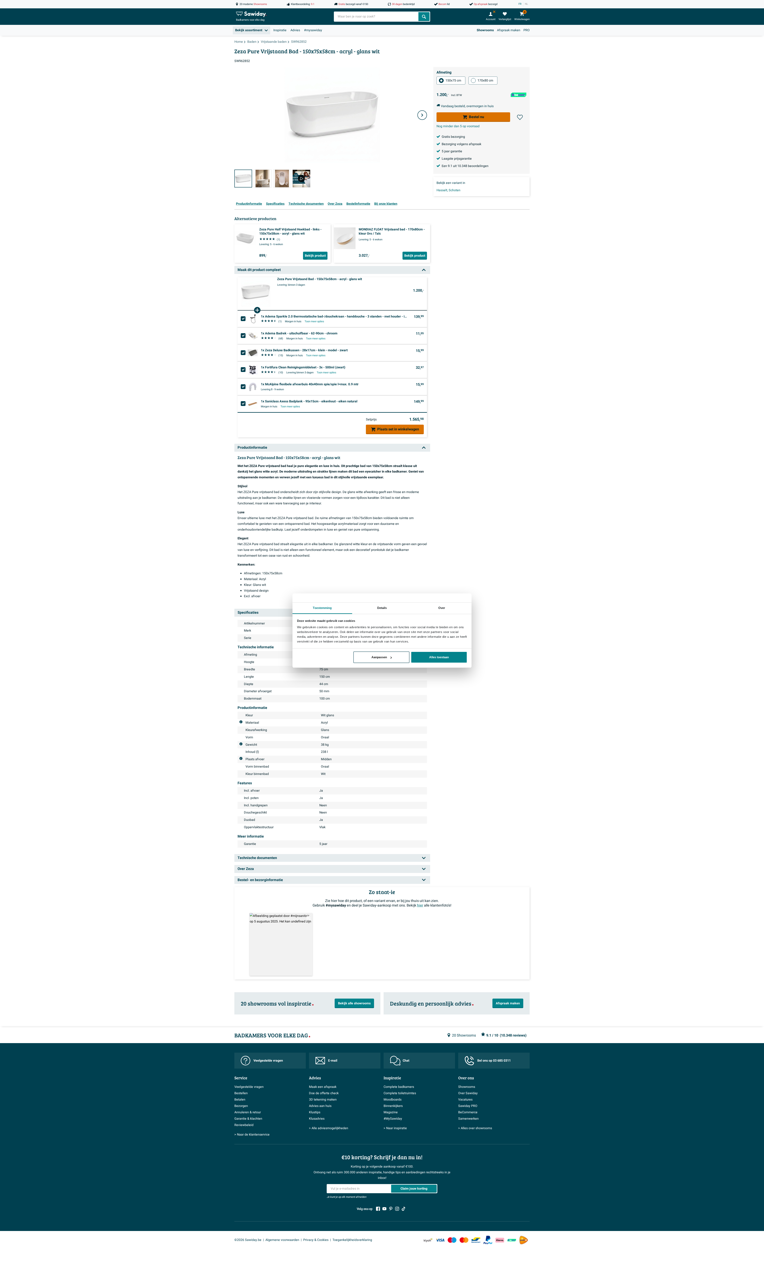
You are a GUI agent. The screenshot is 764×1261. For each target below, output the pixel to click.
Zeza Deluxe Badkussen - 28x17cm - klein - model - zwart (304, 350)
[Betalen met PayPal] (487, 1240)
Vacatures (465, 1099)
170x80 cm (485, 80)
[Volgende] (422, 115)
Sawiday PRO (467, 1106)
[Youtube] (384, 1208)
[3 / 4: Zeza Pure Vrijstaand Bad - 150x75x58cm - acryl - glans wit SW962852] (282, 178)
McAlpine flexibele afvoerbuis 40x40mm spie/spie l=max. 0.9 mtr (310, 384)
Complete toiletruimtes (400, 1093)
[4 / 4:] (301, 178)
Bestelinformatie (358, 203)
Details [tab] (382, 608)
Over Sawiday (468, 1093)
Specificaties (275, 203)
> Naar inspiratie (395, 1128)
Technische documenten (306, 203)
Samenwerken (468, 1118)
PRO (526, 30)
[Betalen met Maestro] (452, 1240)
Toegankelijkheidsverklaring (352, 1240)
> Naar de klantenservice (252, 1134)
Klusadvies (317, 1118)
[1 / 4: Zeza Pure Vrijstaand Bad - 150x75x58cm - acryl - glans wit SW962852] (243, 178)
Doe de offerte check (324, 1093)
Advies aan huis (320, 1106)
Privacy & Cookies (315, 1240)
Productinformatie (249, 203)
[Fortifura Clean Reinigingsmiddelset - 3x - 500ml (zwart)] (253, 370)
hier (420, 905)
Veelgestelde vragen (268, 1060)
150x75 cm (453, 80)
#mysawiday (313, 30)
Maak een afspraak (322, 1086)
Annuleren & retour (247, 1112)
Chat (406, 1060)
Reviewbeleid (243, 1125)
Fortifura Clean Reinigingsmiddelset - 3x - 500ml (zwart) (303, 367)
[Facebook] (378, 1208)
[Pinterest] (390, 1208)
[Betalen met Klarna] (499, 1240)
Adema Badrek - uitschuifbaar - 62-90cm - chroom (299, 333)
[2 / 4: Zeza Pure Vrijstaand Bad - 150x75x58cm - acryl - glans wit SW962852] (262, 178)
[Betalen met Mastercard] (464, 1240)
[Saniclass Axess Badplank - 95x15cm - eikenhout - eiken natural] (253, 404)
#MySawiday (393, 1118)
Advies (295, 30)
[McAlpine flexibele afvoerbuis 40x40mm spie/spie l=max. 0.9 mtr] (253, 387)
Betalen (239, 1099)
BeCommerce (467, 1112)
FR (519, 4)
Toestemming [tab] (322, 608)
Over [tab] (441, 608)
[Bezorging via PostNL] (523, 1240)
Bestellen (241, 1093)
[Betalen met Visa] (440, 1240)
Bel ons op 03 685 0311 (494, 1060)
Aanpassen (379, 657)
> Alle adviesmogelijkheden (328, 1128)
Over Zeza (335, 203)
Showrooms (485, 30)
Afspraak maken (508, 30)
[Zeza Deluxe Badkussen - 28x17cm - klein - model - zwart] (253, 353)
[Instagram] (397, 1208)
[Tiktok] (403, 1208)
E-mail (332, 1060)
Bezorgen (241, 1106)
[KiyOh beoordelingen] (428, 1240)
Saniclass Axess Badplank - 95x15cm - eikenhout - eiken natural (309, 401)
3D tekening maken (323, 1099)
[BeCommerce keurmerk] (511, 1240)
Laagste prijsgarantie (457, 158)
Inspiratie (279, 30)
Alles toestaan (439, 657)
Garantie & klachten (248, 1118)
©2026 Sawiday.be (247, 1240)
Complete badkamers (399, 1086)
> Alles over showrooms (475, 1128)
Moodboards (392, 1099)
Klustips (314, 1112)
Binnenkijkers (393, 1106)
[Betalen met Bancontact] (476, 1240)
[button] (519, 117)
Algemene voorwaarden (282, 1240)
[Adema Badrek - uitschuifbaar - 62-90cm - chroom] (253, 336)
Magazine (391, 1112)
